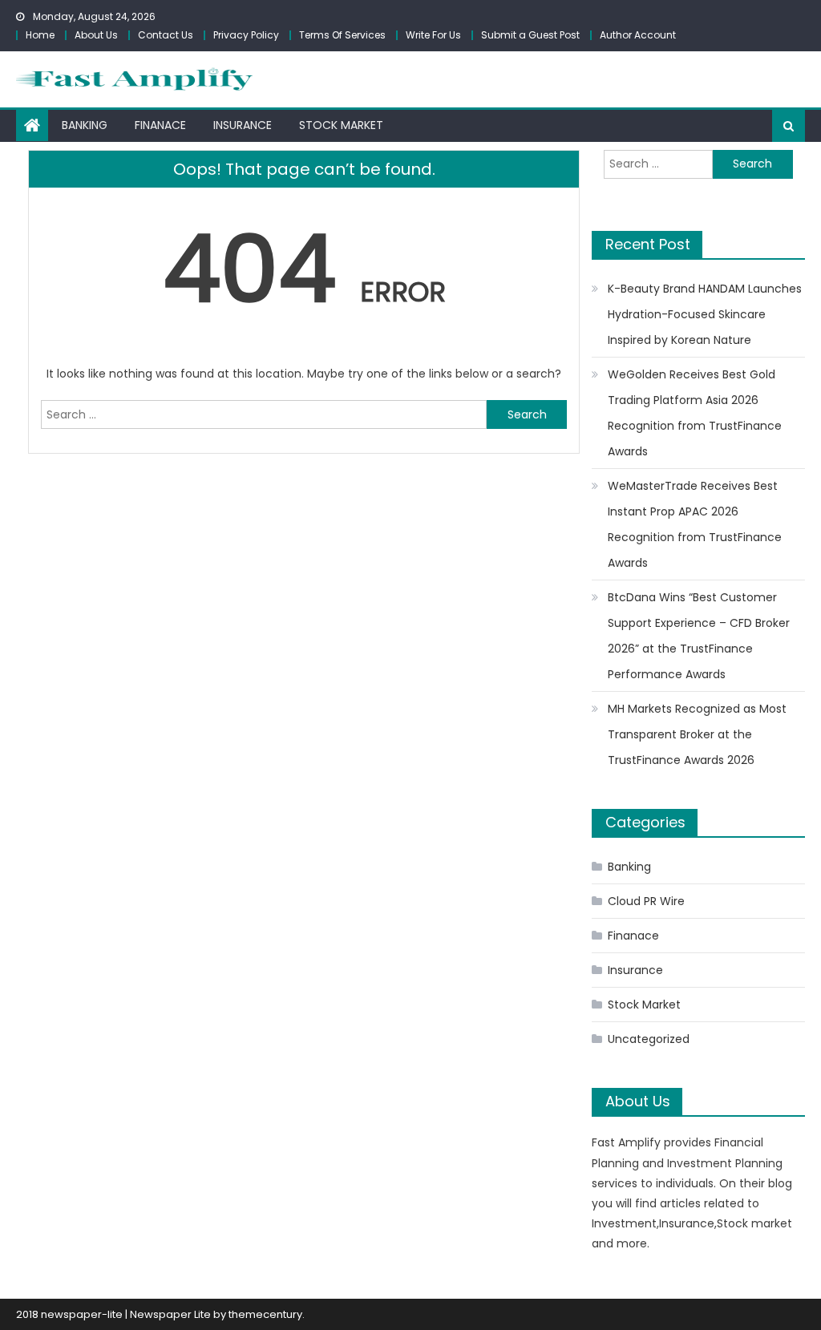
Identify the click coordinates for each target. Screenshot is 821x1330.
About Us (96, 35)
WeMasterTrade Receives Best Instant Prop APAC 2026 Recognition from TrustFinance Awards (695, 524)
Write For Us (433, 35)
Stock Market (341, 125)
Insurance (242, 125)
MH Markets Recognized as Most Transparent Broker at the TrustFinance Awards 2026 (697, 734)
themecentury (265, 1314)
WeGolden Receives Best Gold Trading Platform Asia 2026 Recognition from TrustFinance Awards (695, 412)
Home (40, 35)
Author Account (638, 35)
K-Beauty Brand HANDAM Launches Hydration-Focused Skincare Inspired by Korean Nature (705, 314)
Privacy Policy (246, 35)
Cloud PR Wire (646, 901)
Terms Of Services (342, 35)
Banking (84, 125)
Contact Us (165, 35)
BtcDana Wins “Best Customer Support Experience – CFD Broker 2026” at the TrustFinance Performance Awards (699, 635)
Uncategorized (649, 1039)
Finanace (160, 125)
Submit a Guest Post (530, 35)
